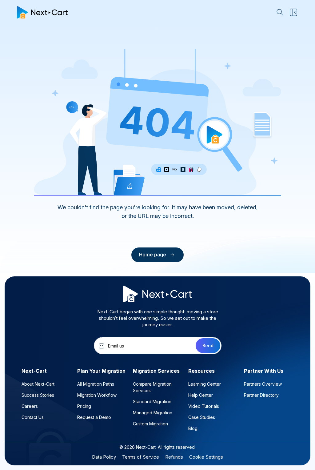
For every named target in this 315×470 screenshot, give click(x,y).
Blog (192, 428)
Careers (30, 406)
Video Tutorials (203, 406)
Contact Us (33, 417)
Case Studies (201, 417)
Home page (152, 254)
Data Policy (104, 457)
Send (207, 345)
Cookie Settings (206, 457)
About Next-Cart (38, 384)
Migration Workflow (97, 395)
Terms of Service (140, 457)
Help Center (200, 395)
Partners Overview (263, 384)
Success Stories (38, 395)
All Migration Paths (95, 384)
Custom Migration (150, 423)
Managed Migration (152, 412)
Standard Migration (152, 401)
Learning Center (204, 384)
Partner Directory (261, 395)
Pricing (84, 406)
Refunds (174, 457)
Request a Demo (94, 417)
